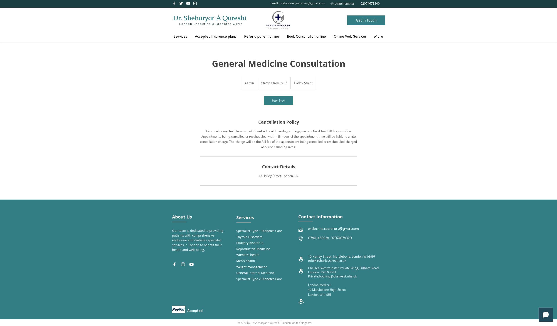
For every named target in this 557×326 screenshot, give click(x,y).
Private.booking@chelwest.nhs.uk (332, 276)
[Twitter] (181, 3)
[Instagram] (195, 3)
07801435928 (318, 238)
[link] (278, 100)
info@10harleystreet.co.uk (327, 261)
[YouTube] (188, 3)
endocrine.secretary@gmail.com (333, 229)
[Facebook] (174, 3)
